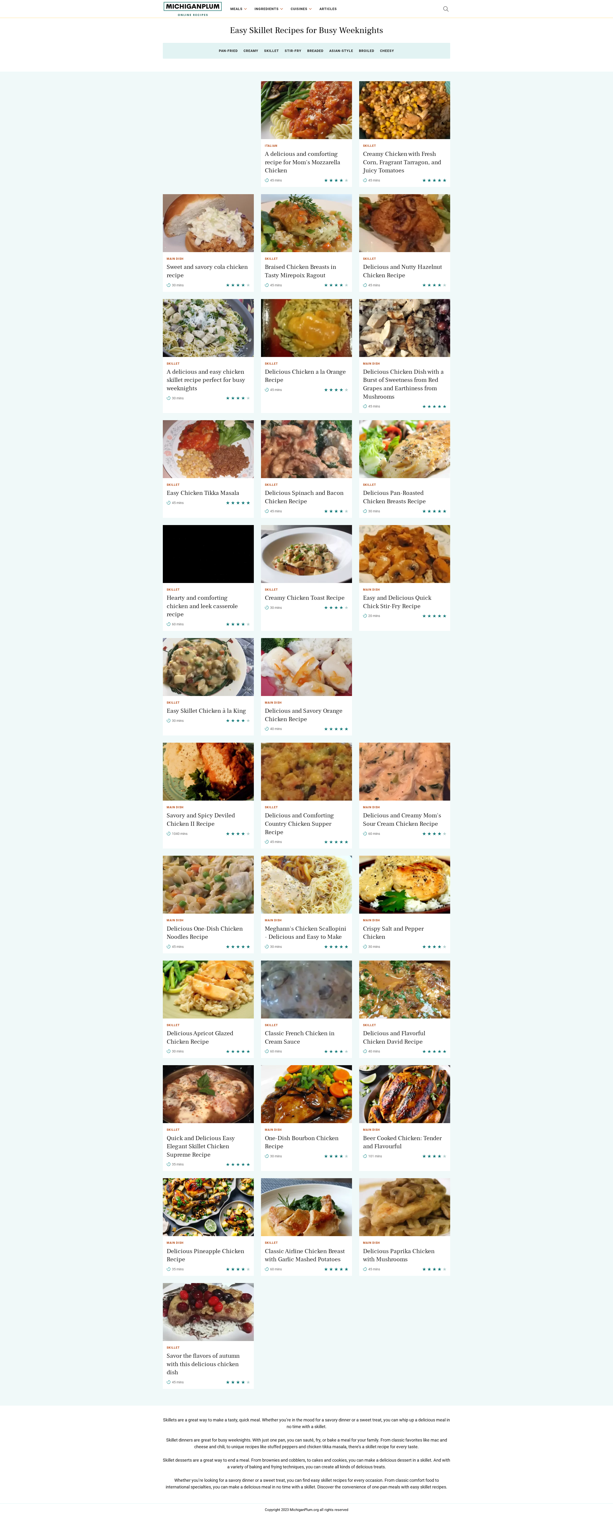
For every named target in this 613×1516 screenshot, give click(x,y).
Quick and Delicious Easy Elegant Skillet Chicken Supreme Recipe (201, 1146)
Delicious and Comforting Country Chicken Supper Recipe (299, 823)
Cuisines (299, 9)
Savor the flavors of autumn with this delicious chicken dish (203, 1364)
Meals (236, 9)
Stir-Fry (293, 51)
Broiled (366, 51)
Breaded (315, 51)
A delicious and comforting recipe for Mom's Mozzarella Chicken (302, 162)
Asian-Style (341, 51)
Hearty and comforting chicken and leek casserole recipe (202, 606)
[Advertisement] (208, 114)
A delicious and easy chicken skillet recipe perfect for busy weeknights (206, 380)
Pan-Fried (228, 51)
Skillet (271, 51)
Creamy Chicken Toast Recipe (305, 598)
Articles (328, 9)
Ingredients (267, 9)
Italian (271, 145)
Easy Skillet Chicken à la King (206, 711)
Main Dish (175, 258)
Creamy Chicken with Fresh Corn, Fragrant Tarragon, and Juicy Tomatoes (402, 162)
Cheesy (387, 51)
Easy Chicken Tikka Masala (203, 493)
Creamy (251, 51)
